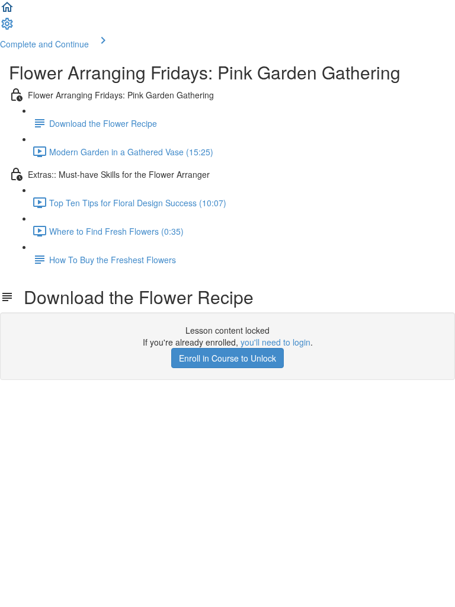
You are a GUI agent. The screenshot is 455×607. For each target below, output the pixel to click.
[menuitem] (7, 27)
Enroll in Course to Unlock (227, 358)
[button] (7, 11)
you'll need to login (275, 342)
